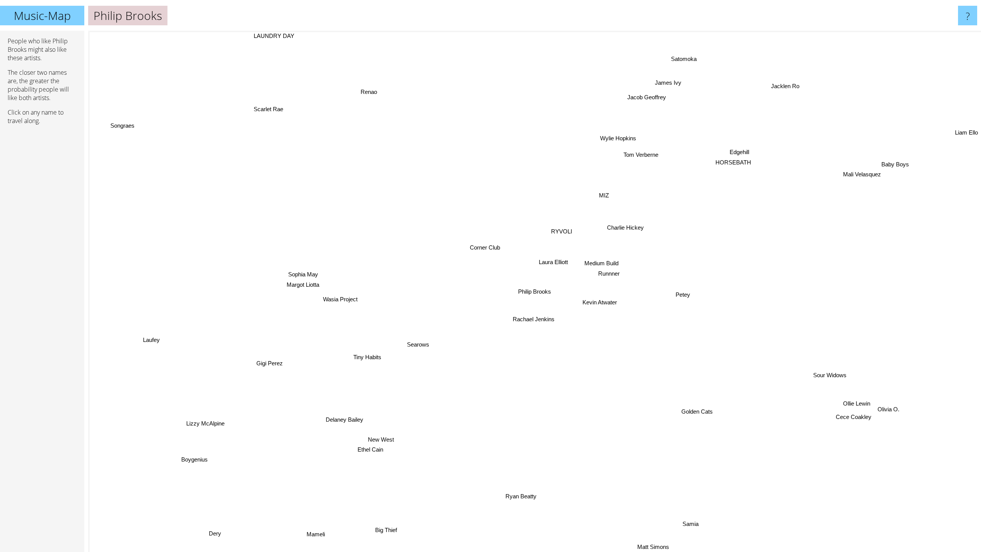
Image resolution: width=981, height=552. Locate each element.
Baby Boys (900, 177)
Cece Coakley (857, 407)
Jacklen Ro (782, 85)
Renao (362, 92)
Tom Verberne (642, 155)
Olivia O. (888, 419)
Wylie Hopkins (620, 138)
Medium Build (598, 263)
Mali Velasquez (880, 187)
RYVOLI (560, 230)
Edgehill (742, 153)
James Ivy (654, 79)
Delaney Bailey (340, 417)
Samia (701, 524)
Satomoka (684, 59)
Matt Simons (660, 547)
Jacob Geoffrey (655, 98)
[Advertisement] (42, 248)
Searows (417, 344)
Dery (251, 547)
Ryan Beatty (513, 495)
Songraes (121, 125)
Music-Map (42, 15)
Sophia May (302, 270)
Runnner (606, 272)
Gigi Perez (264, 359)
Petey (680, 295)
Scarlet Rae (266, 109)
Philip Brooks (534, 291)
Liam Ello (966, 126)
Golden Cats (701, 409)
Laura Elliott (551, 261)
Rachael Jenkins (532, 318)
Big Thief (384, 526)
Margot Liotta (301, 281)
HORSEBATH (733, 163)
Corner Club (483, 246)
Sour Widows (835, 368)
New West (381, 438)
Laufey (150, 339)
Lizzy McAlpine (198, 421)
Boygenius (203, 465)
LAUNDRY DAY (273, 36)
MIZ (603, 195)
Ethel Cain (363, 448)
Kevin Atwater (598, 302)
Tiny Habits (361, 353)
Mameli (314, 534)
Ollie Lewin (855, 397)
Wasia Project (337, 299)
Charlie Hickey (624, 227)
